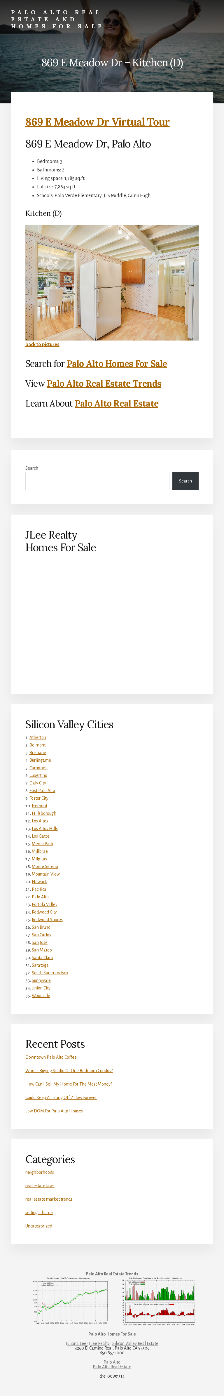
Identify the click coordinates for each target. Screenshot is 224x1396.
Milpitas (39, 859)
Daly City (37, 783)
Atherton (37, 737)
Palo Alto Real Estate (116, 403)
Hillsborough (44, 813)
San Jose (40, 942)
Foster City (38, 798)
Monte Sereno (45, 866)
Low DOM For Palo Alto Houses (54, 1111)
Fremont (39, 805)
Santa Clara (42, 957)
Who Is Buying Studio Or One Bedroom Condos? (69, 1070)
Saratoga (40, 965)
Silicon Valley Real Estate (135, 1343)
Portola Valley (44, 904)
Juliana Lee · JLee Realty (88, 1343)
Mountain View (46, 874)
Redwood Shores (47, 919)
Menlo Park (42, 843)
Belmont (37, 745)
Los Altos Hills (45, 828)
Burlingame (40, 760)
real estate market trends (48, 1199)
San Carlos (41, 935)
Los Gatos (41, 836)
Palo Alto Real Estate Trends (104, 383)
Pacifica (39, 889)
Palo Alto (40, 897)
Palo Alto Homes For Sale (117, 363)
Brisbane (37, 752)
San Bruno (41, 927)
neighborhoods (39, 1172)
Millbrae (40, 851)
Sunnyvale (41, 980)
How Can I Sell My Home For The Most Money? (68, 1084)
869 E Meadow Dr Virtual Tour (97, 122)
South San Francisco (50, 972)
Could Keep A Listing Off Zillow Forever (61, 1097)
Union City (41, 988)
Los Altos (40, 821)
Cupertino (38, 775)
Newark (39, 881)
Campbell (38, 767)
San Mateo (42, 950)
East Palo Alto (42, 790)
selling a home (39, 1212)
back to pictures (42, 344)
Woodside (41, 995)
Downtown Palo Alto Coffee (51, 1057)
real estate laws (40, 1185)
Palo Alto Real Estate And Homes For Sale (57, 19)
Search (31, 468)
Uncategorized (38, 1226)
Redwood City (44, 912)
